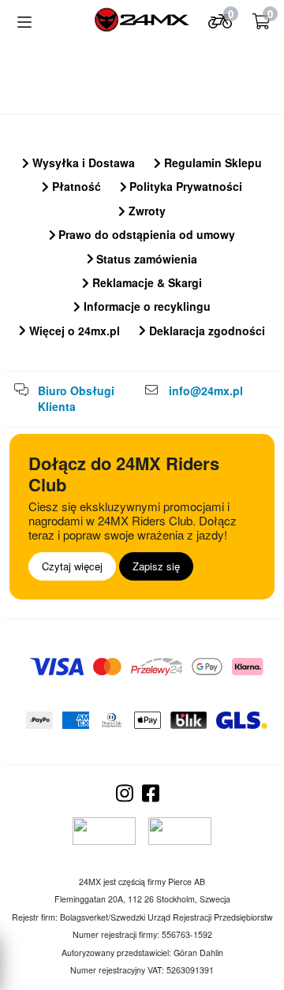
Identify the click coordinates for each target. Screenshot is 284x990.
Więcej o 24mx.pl (73, 330)
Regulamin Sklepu (211, 162)
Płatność (75, 186)
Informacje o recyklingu (145, 306)
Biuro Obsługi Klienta (76, 398)
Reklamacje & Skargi (145, 282)
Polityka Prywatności (184, 186)
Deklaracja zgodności (205, 330)
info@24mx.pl (206, 390)
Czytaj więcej (72, 566)
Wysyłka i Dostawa (82, 162)
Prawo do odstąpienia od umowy (145, 234)
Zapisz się (156, 566)
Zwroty (145, 211)
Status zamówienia (145, 259)
